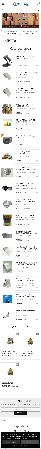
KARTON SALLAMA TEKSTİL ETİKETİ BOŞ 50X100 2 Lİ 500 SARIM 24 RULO (27, 264)
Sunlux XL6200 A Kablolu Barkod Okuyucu (25, 57)
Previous (4, 20)
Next (37, 20)
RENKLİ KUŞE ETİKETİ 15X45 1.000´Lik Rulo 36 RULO (27, 153)
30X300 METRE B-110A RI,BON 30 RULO (24, 184)
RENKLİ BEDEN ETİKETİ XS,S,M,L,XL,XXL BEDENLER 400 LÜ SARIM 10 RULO (26, 216)
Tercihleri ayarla (11, 442)
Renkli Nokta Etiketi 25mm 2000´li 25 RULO (9, 352)
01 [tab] (19, 25)
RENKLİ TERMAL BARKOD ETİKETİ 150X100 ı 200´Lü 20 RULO (29, 352)
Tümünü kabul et (30, 442)
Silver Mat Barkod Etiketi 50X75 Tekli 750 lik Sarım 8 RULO (26, 232)
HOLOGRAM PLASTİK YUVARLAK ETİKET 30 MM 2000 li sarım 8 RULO (26, 169)
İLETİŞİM (3, 420)
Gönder (20, 413)
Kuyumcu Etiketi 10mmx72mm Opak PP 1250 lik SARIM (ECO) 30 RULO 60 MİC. (27, 280)
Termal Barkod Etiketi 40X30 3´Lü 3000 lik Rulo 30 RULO (27, 89)
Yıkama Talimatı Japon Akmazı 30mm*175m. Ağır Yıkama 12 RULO (25, 200)
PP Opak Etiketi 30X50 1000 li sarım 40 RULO (27, 73)
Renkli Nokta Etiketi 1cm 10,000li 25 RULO (25, 105)
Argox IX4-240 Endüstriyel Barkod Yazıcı (25, 137)
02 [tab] (21, 25)
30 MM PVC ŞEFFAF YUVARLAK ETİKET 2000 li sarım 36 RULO (26, 296)
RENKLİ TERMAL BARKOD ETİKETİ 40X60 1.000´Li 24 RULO (25, 121)
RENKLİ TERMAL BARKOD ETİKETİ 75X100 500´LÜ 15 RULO (10, 383)
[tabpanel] (20, 20)
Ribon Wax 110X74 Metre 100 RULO (27, 311)
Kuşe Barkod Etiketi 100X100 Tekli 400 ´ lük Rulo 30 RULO (26, 248)
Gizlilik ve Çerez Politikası (21, 445)
